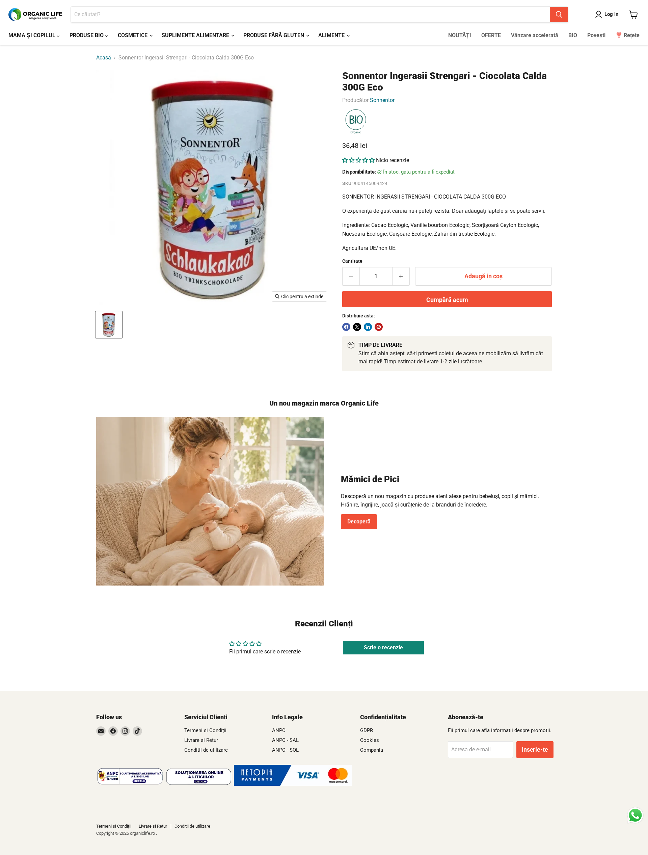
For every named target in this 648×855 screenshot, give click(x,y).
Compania (371, 750)
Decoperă (359, 521)
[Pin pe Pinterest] (379, 327)
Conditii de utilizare (206, 750)
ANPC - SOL (285, 750)
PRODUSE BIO (87, 35)
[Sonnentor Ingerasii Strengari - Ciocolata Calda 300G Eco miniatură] (109, 324)
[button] (358, 160)
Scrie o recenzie (383, 647)
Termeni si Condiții (205, 730)
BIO (572, 35)
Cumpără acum (447, 299)
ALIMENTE (332, 35)
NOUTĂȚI (459, 35)
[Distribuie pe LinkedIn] (368, 327)
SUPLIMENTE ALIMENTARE (196, 35)
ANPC (279, 730)
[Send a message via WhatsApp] (635, 815)
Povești (596, 35)
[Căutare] (559, 14)
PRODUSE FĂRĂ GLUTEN (274, 35)
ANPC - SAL (285, 740)
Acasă (103, 58)
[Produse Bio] (355, 122)
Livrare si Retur (201, 740)
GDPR (366, 730)
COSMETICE (133, 35)
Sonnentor (382, 100)
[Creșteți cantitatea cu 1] (401, 276)
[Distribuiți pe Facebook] (346, 327)
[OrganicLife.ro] (293, 784)
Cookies (369, 740)
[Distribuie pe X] (357, 327)
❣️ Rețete (628, 35)
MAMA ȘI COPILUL (32, 35)
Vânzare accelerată (534, 35)
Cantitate (352, 261)
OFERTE (491, 35)
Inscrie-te (535, 749)
